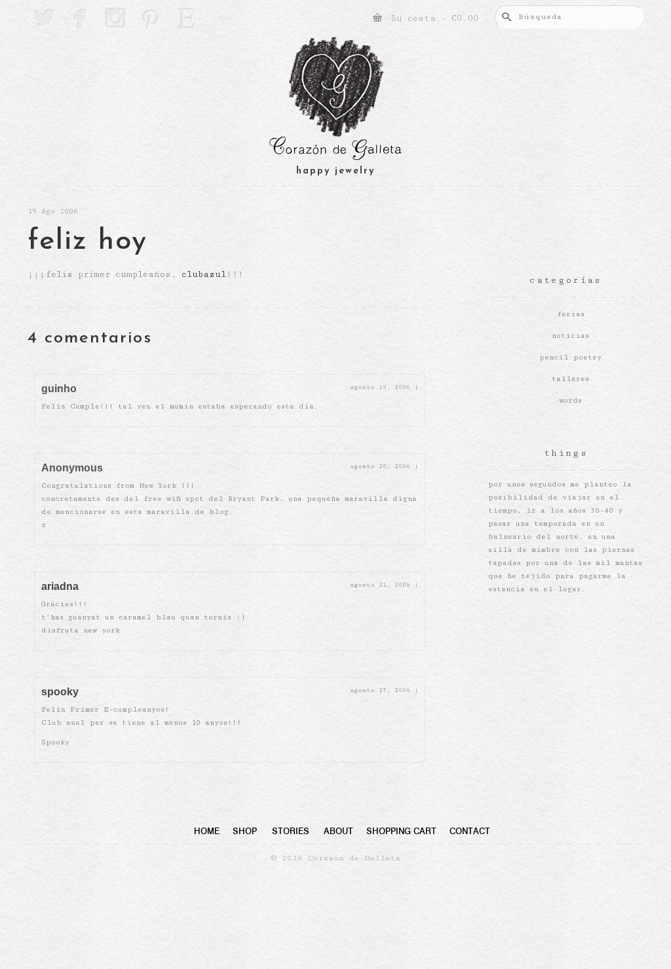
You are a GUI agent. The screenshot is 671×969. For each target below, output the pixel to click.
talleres (570, 379)
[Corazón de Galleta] (335, 100)
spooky (60, 691)
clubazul (204, 274)
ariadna (60, 586)
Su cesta (431, 18)
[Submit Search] (504, 16)
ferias (571, 314)
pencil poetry (570, 357)
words (570, 400)
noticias (570, 335)
